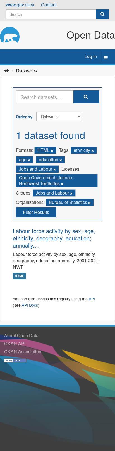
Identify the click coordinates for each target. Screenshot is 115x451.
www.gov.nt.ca (20, 4)
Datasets (26, 70)
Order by (24, 116)
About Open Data (21, 335)
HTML (19, 275)
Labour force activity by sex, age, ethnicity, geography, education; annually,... (54, 238)
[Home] (6, 70)
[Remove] (52, 150)
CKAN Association (22, 351)
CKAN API (14, 343)
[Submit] (102, 14)
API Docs (30, 305)
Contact (48, 4)
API (92, 298)
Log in (91, 56)
